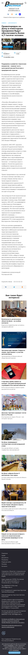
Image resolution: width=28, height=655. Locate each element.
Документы (5, 557)
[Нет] (26, 648)
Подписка (5, 553)
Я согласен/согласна (14, 652)
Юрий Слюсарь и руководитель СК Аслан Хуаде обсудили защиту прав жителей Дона (14, 504)
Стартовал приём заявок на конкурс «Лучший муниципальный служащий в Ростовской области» (14, 383)
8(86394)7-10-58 (14, 8)
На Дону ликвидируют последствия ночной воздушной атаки (13, 444)
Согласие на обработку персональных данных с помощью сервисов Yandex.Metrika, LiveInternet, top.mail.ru (13, 620)
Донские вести (8, 46)
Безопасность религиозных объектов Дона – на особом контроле (11, 321)
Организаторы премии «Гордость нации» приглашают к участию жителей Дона (13, 352)
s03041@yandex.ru (14, 10)
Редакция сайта (6, 562)
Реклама (4, 564)
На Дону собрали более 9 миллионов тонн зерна (11, 474)
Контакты (4, 566)
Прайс (3, 555)
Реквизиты (5, 560)
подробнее (10, 645)
